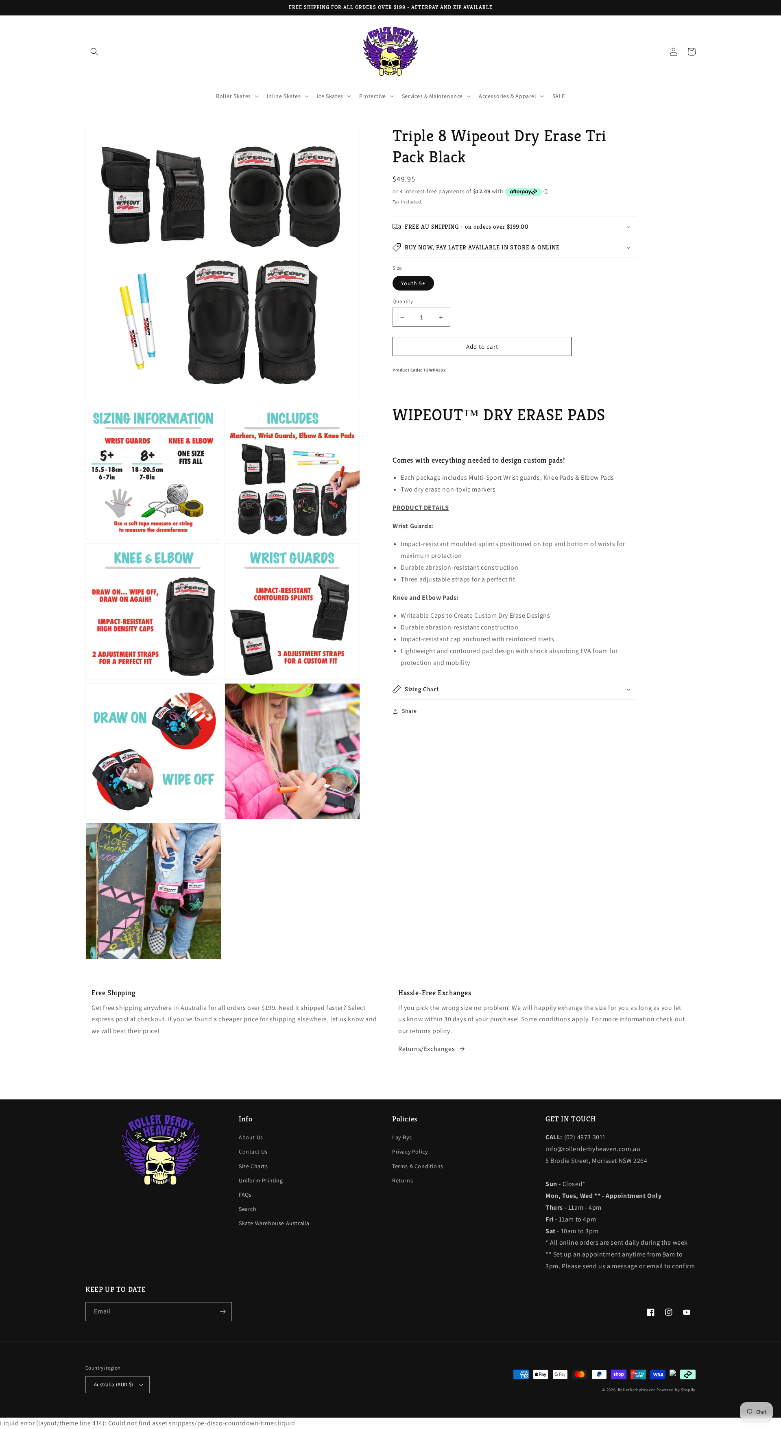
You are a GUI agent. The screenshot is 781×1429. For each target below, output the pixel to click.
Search (248, 1209)
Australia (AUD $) (113, 1384)
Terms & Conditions (417, 1166)
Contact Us (253, 1151)
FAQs (245, 1194)
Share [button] (409, 710)
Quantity (403, 301)
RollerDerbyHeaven (637, 1389)
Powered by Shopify (676, 1389)
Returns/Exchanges (426, 1048)
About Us (251, 1137)
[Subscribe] (222, 1311)
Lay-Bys (402, 1137)
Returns (402, 1180)
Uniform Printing (261, 1180)
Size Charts (253, 1166)
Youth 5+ (413, 283)
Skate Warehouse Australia (274, 1223)
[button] (94, 52)
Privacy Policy (410, 1151)
